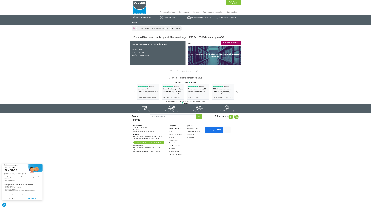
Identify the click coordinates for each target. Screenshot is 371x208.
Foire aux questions (175, 128)
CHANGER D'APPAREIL (231, 43)
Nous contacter (173, 140)
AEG (168, 28)
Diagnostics (231, 12)
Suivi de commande (175, 146)
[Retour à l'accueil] (139, 7)
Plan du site (172, 143)
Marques (171, 137)
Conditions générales (175, 154)
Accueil (134, 28)
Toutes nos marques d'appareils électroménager (151, 28)
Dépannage (190, 134)
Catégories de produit (193, 131)
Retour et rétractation (175, 134)
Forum (196, 12)
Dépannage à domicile (212, 12)
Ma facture (172, 148)
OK (199, 116)
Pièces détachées (167, 12)
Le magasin (184, 12)
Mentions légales (174, 151)
